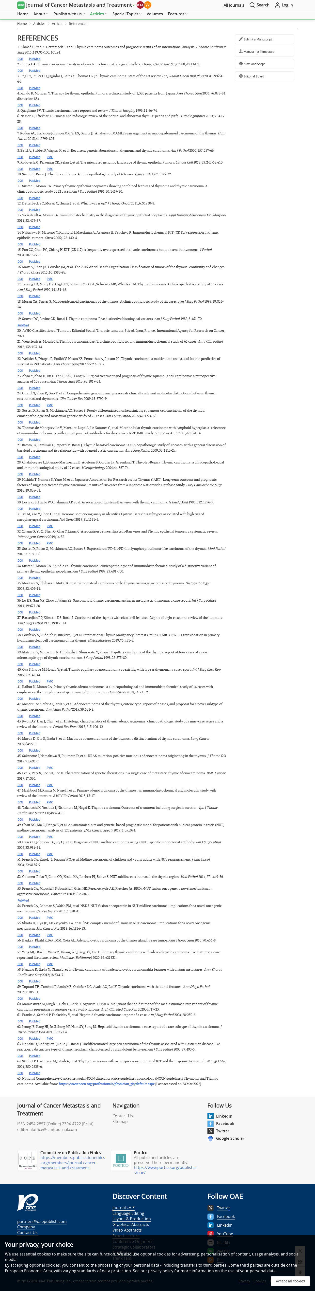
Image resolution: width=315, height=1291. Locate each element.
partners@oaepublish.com (42, 1221)
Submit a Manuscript (257, 39)
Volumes (155, 14)
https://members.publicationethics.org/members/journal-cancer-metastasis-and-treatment (72, 1163)
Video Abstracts (127, 1230)
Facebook (225, 1123)
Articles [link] (39, 23)
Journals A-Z (123, 1207)
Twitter (222, 1131)
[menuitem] (23, 14)
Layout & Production (131, 1218)
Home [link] (22, 23)
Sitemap (120, 1121)
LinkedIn (224, 1116)
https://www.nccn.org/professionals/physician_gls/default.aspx (107, 1084)
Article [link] (57, 23)
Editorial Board (253, 76)
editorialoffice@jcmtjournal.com (47, 1129)
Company (26, 1227)
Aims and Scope (254, 64)
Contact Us (122, 1116)
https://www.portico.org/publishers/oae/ (165, 1170)
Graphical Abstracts (130, 1224)
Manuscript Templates (258, 52)
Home (23, 14)
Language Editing (128, 1213)
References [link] (78, 23)
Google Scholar (230, 1138)
